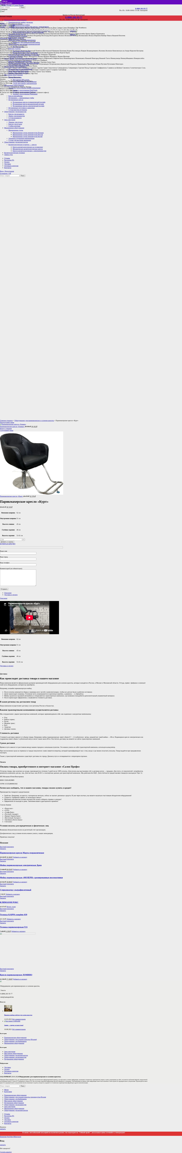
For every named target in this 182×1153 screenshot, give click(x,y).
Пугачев (104, 64)
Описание (7, 593)
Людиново (52, 54)
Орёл (31, 62)
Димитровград (13, 39)
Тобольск (20, 71)
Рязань (35, 66)
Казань (12, 28)
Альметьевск (21, 32)
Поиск (23, 7)
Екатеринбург (5, 28)
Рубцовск (21, 66)
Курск (68, 53)
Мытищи (66, 56)
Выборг (104, 35)
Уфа (76, 28)
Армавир (51, 32)
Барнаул (26, 34)
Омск (43, 28)
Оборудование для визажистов (15, 1057)
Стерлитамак (33, 70)
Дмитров (22, 39)
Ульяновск (10, 73)
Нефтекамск (48, 58)
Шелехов (9, 83)
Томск (33, 71)
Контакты (7, 1073)
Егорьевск (13, 41)
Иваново (3, 47)
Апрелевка (37, 32)
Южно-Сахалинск (6, 89)
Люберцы (44, 54)
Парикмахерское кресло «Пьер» (11, 496)
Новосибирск (35, 28)
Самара (59, 28)
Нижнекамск (80, 58)
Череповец (20, 81)
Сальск (8, 68)
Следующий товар (6, 430)
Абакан (2, 32)
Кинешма (63, 51)
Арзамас (44, 32)
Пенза (9, 64)
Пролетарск (91, 64)
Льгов (38, 54)
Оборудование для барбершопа (15, 1041)
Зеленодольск (22, 45)
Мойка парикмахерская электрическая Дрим (21, 865)
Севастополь (52, 68)
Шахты (2, 83)
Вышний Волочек (118, 35)
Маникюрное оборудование (14, 1043)
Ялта (7, 90)
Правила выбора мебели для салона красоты (18, 1015)
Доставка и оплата (10, 595)
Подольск (73, 64)
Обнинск (3, 62)
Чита (31, 81)
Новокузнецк (115, 58)
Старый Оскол (23, 70)
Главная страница (6, 420)
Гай (1, 37)
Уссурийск (26, 73)
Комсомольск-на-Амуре (121, 51)
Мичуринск (33, 56)
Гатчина (6, 37)
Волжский (68, 35)
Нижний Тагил (104, 58)
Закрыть (3, 849)
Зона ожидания (9, 1051)
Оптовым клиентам (11, 1071)
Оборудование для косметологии (16, 1055)
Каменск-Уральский (28, 51)
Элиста (22, 87)
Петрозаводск (44, 64)
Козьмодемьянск (93, 51)
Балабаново (4, 34)
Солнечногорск (135, 68)
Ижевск (18, 47)
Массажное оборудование (13, 1053)
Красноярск (20, 28)
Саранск (33, 68)
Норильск (36, 60)
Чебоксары (4, 81)
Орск (53, 62)
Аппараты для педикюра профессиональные (24, 88)
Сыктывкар (62, 70)
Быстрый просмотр (7, 847)
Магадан (3, 56)
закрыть (3, 1129)
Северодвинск (62, 68)
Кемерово (55, 51)
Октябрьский (19, 62)
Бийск (62, 34)
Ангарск (30, 32)
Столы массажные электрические (25, 83)
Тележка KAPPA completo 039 (13, 915)
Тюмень (48, 71)
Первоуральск (16, 64)
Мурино (46, 56)
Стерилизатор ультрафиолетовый (15, 890)
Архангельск (64, 32)
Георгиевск (22, 37)
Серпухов (92, 68)
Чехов (26, 81)
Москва (27, 28)
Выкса (109, 35)
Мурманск (53, 56)
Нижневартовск (69, 58)
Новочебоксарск (16, 60)
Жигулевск (4, 43)
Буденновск (100, 34)
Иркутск (25, 47)
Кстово (44, 53)
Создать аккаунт (6, 1152)
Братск (88, 34)
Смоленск (126, 68)
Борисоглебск (80, 34)
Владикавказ (28, 35)
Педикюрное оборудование (14, 1059)
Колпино (109, 51)
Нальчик (18, 58)
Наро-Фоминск (26, 58)
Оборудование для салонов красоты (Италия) (20, 1039)
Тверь (15, 71)
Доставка (7, 1067)
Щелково (3, 85)
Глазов (28, 37)
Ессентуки (32, 41)
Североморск (73, 68)
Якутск (2, 90)
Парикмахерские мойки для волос (20, 22)
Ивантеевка (11, 47)
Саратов (40, 68)
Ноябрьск (43, 60)
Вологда (75, 35)
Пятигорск (119, 64)
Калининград (10, 51)
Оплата (6, 1069)
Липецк (27, 54)
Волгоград (45, 35)
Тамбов (9, 71)
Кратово (30, 53)
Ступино (42, 70)
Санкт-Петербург (69, 28)
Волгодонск (54, 35)
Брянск (93, 34)
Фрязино (3, 75)
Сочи (7, 70)
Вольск (91, 35)
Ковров (83, 51)
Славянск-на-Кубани (114, 68)
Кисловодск (76, 51)
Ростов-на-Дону (50, 28)
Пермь (24, 64)
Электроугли (14, 87)
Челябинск (82, 28)
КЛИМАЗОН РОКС (9, 902)
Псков (98, 64)
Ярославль (13, 90)
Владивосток (19, 35)
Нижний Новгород (92, 58)
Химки (10, 77)
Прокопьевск (82, 64)
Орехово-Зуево (46, 62)
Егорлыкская (4, 41)
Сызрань (54, 70)
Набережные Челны (7, 58)
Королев (133, 51)
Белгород (38, 34)
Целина (2, 79)
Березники (46, 34)
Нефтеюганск (58, 58)
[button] (20, 857)
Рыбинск (29, 66)
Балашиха (19, 34)
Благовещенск (70, 34)
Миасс (26, 56)
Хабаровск (4, 77)
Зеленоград (13, 45)
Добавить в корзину (7, 542)
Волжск (61, 35)
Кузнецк (57, 53)
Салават (3, 68)
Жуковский (12, 43)
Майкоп (20, 56)
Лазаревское (4, 54)
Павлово (3, 64)
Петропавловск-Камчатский (59, 64)
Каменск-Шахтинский (44, 51)
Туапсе (38, 71)
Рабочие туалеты (14, 49)
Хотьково (17, 77)
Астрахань (73, 32)
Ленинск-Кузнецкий (16, 54)
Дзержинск (4, 39)
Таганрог (3, 71)
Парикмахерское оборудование (15, 1037)
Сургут (48, 70)
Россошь (3, 66)
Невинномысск (38, 58)
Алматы (13, 32)
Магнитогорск (12, 56)
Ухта (35, 73)
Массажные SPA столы (21, 80)
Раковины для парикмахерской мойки (26, 42)
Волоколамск (83, 35)
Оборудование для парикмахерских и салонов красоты (34, 420)
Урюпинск (18, 73)
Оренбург (36, 62)
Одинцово (10, 62)
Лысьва (33, 54)
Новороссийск (139, 58)
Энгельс (28, 87)
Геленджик (13, 37)
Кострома (139, 51)
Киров (69, 51)
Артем (57, 32)
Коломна (102, 51)
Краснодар (13, 53)
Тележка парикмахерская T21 (14, 927)
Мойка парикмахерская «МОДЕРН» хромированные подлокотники (31, 877)
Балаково (12, 34)
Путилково (111, 64)
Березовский (55, 34)
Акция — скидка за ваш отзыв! (13, 1025)
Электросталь (5, 87)
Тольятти (27, 71)
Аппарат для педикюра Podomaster (25, 94)
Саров (45, 68)
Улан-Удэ (3, 73)
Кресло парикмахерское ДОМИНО (16, 975)
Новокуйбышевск (127, 58)
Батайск (32, 34)
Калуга (18, 51)
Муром (60, 56)
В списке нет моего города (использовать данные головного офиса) (24, 92)
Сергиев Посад (83, 68)
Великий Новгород (7, 35)
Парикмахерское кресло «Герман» (12, 426)
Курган (62, 53)
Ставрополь (13, 70)
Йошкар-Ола (4, 49)
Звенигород (4, 45)
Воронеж (97, 35)
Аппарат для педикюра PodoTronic (25, 90)
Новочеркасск (27, 60)
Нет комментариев (19, 1019)
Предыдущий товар (7, 422)
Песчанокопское (33, 64)
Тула (43, 71)
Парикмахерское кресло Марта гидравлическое (22, 853)
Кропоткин (37, 53)
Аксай (8, 32)
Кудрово (50, 53)
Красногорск (4, 53)
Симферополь (102, 68)
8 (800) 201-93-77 (141, 8)
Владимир (37, 35)
